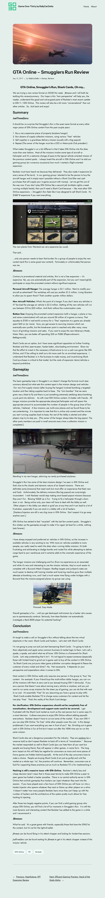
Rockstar (38, 852)
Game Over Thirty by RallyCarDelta (35, 6)
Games (44, 78)
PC (29, 852)
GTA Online (19, 852)
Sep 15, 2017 (18, 78)
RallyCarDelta (34, 78)
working (82, 737)
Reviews (51, 78)
